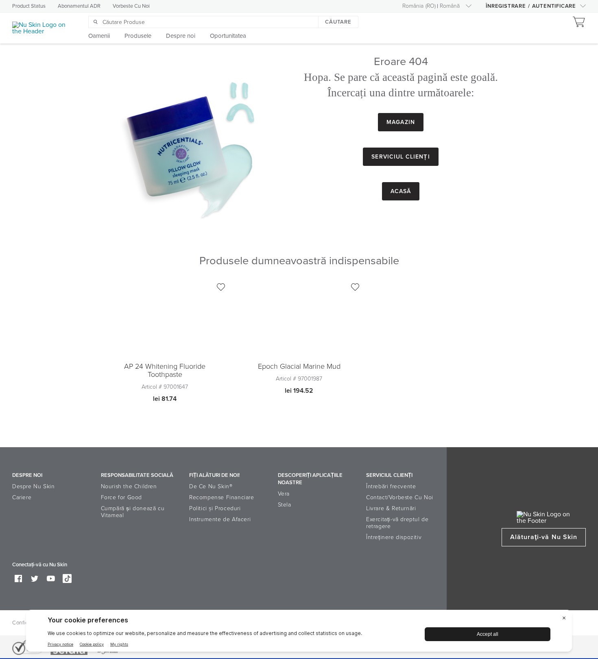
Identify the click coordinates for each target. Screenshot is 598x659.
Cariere (21, 497)
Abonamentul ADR (79, 6)
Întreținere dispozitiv (393, 537)
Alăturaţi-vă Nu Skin (543, 537)
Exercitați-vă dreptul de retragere (397, 523)
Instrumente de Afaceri (220, 519)
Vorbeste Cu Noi (131, 6)
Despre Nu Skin (33, 486)
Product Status (29, 6)
